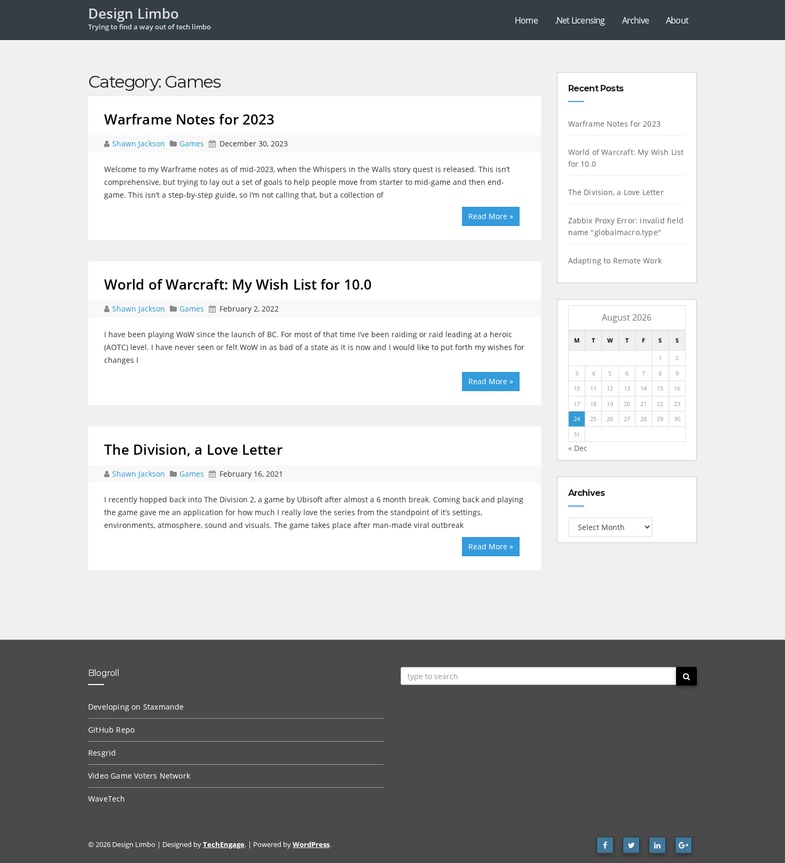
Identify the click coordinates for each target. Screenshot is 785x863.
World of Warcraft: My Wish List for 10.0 (238, 284)
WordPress (311, 844)
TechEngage (224, 844)
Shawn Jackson (139, 143)
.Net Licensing (580, 20)
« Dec (577, 448)
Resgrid (102, 753)
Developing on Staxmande (136, 707)
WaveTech (106, 799)
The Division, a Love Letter (193, 449)
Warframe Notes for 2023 (189, 119)
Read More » (490, 216)
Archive (635, 20)
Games (191, 143)
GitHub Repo (111, 730)
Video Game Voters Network (139, 776)
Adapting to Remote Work (615, 260)
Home (526, 20)
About (677, 20)
